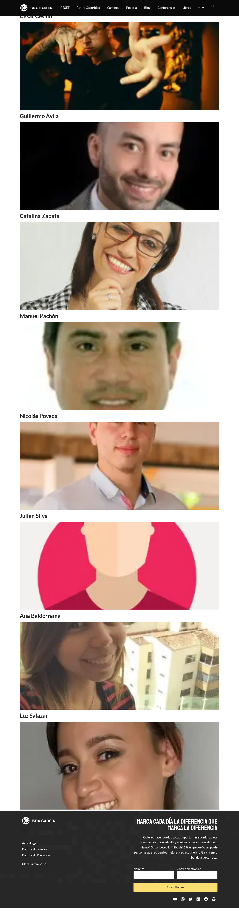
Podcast (131, 7)
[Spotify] (213, 899)
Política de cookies (34, 849)
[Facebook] (206, 899)
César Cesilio (36, 16)
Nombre (138, 868)
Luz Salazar (34, 715)
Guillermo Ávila (39, 116)
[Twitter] (190, 899)
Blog (147, 7)
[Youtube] (175, 899)
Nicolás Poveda (39, 415)
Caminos (113, 7)
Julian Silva (34, 515)
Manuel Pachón (39, 315)
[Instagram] (183, 899)
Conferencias (166, 7)
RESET (65, 7)
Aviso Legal (29, 843)
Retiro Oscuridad (88, 7)
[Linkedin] (198, 899)
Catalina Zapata (39, 215)
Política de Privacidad (36, 855)
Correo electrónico (189, 868)
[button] (213, 6)
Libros (186, 7)
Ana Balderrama (40, 615)
